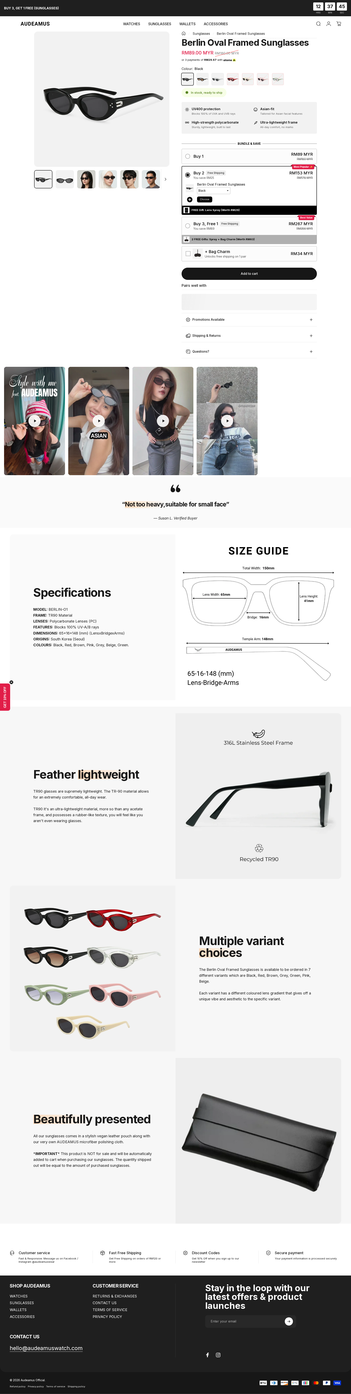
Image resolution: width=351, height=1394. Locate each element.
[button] (249, 156)
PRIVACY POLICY (107, 1317)
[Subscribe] (289, 1321)
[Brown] (202, 79)
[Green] (278, 79)
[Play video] (34, 421)
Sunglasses (201, 34)
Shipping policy (76, 1386)
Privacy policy (36, 1386)
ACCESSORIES (22, 1317)
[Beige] (248, 79)
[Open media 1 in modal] (101, 99)
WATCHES (19, 1296)
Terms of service (55, 1386)
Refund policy (17, 1386)
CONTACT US (105, 1303)
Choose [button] (204, 199)
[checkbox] (249, 253)
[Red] (233, 79)
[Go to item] (43, 179)
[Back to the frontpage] (184, 34)
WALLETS (18, 1310)
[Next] (159, 108)
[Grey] (217, 79)
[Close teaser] (11, 682)
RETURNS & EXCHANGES (115, 1296)
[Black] (187, 79)
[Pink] (263, 79)
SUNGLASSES (22, 1303)
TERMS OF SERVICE (110, 1310)
